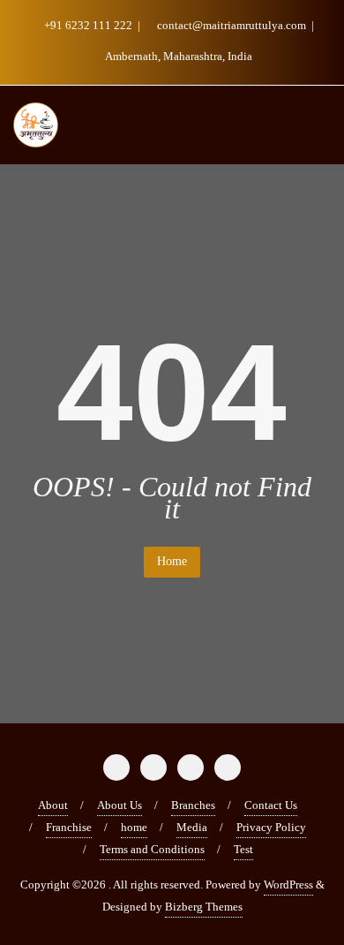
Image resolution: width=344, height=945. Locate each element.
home (134, 827)
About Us (119, 805)
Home (172, 561)
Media (191, 827)
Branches (193, 805)
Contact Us (270, 805)
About (53, 805)
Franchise (69, 827)
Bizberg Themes (204, 906)
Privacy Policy (271, 827)
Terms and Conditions (152, 849)
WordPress (288, 884)
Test (243, 849)
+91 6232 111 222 (88, 25)
